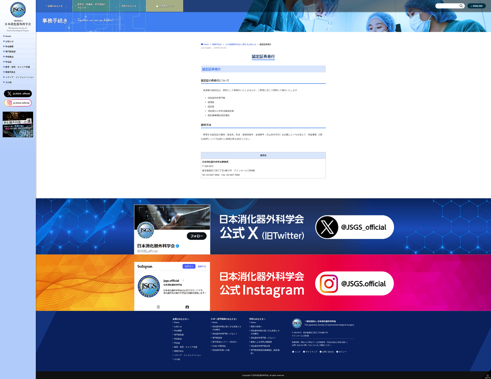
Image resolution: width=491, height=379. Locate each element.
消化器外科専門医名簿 (260, 346)
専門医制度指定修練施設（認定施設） (265, 351)
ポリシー (343, 352)
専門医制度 (179, 335)
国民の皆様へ (256, 326)
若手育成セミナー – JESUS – (225, 342)
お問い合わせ (328, 352)
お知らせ (178, 326)
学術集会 (178, 339)
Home (176, 322)
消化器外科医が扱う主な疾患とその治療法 (226, 328)
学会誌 (177, 343)
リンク (297, 352)
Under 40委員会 (219, 346)
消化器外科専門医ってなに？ (224, 334)
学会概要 (178, 330)
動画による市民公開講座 (261, 342)
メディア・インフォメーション (187, 355)
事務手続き (179, 351)
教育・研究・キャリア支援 (185, 347)
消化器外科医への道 (221, 350)
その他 (177, 359)
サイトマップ (311, 352)
